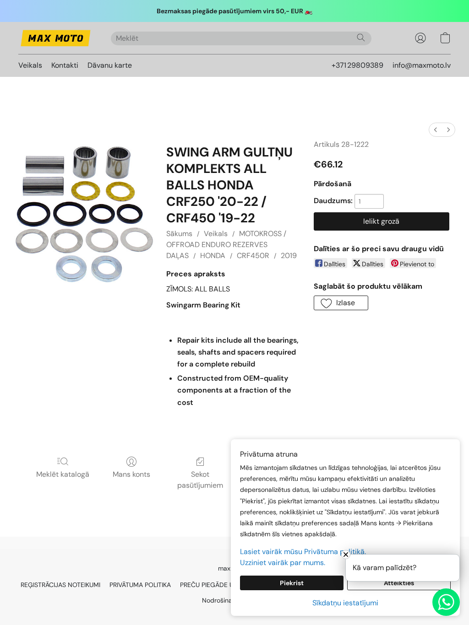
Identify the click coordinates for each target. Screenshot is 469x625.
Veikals (30, 65)
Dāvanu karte (109, 65)
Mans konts (131, 474)
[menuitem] (435, 129)
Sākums (179, 233)
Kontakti (64, 65)
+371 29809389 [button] (357, 65)
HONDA (212, 255)
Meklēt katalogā (62, 474)
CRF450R (253, 255)
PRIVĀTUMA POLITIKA (140, 585)
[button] (55, 38)
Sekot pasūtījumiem (200, 479)
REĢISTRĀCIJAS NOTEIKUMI (60, 585)
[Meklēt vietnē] (361, 37)
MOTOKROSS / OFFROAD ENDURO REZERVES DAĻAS (226, 244)
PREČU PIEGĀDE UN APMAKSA (224, 585)
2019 (289, 255)
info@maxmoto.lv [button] (422, 65)
